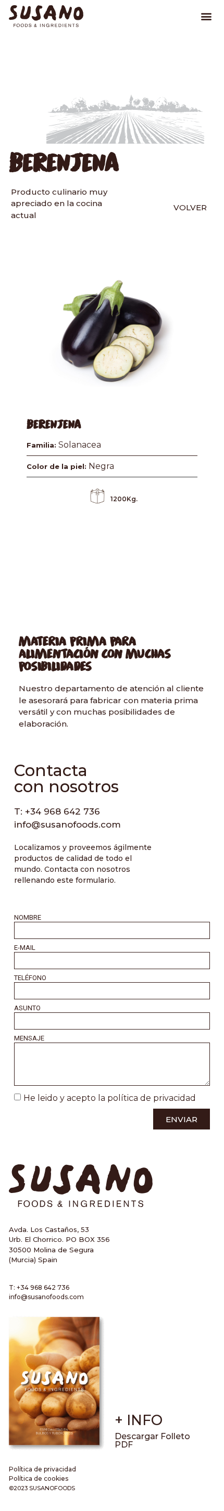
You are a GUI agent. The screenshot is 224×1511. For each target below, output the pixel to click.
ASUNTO (27, 1008)
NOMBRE (27, 917)
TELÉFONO (30, 978)
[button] (206, 16)
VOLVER (190, 207)
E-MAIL (24, 947)
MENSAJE (29, 1038)
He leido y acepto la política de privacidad (109, 1098)
